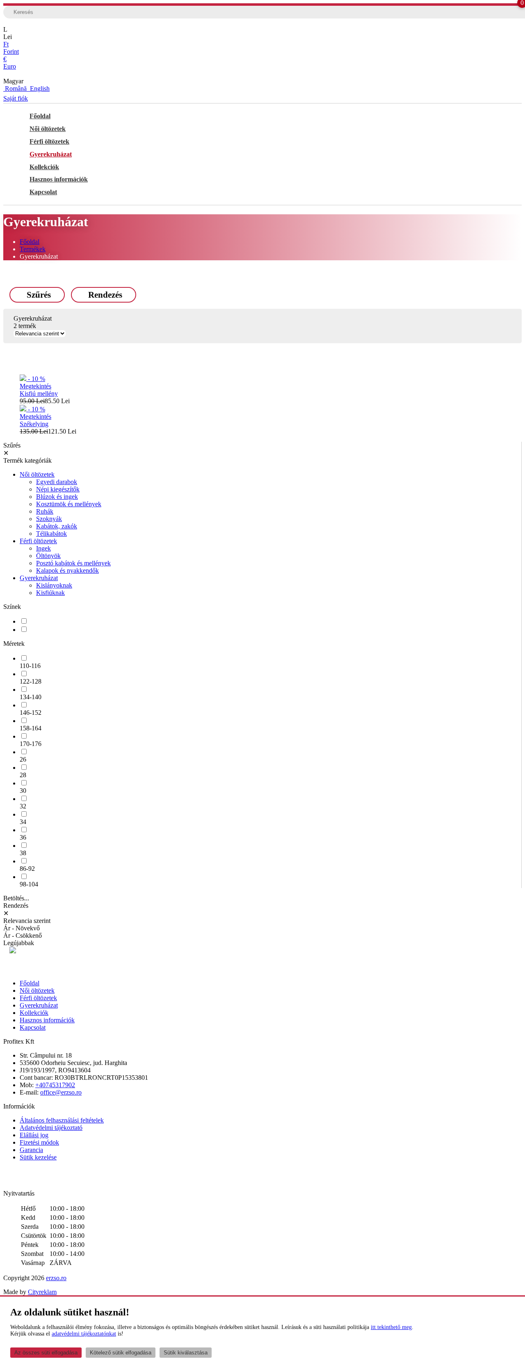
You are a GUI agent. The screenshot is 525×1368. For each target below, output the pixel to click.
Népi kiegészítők (58, 489)
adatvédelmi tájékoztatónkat (84, 1334)
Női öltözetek (48, 128)
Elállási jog (34, 1135)
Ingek (43, 548)
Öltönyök (48, 555)
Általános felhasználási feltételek (62, 1120)
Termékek (33, 249)
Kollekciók (44, 166)
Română (15, 88)
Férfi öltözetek (49, 141)
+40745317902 (55, 1084)
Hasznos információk (59, 179)
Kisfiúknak (50, 592)
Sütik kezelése (38, 1157)
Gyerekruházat (51, 154)
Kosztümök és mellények (68, 503)
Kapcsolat (43, 191)
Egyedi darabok (56, 481)
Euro (9, 62)
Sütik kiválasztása (186, 1353)
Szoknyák (49, 518)
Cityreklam (42, 1291)
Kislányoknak (54, 585)
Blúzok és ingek (57, 496)
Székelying (34, 423)
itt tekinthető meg (391, 1327)
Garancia (31, 1149)
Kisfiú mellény (39, 393)
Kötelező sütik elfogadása (120, 1353)
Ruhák (44, 511)
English (39, 88)
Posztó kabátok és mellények (73, 563)
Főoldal (40, 115)
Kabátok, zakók (56, 526)
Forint (11, 48)
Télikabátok (51, 533)
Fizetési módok (39, 1142)
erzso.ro (56, 1277)
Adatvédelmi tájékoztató (51, 1127)
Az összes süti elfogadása (46, 1353)
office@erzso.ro (61, 1092)
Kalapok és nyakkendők (67, 570)
